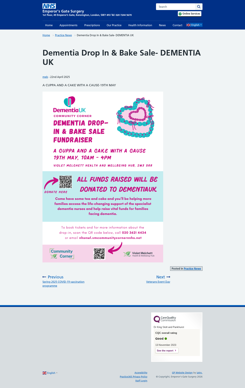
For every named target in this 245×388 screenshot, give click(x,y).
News (162, 25)
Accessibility (140, 372)
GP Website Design (182, 372)
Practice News (63, 35)
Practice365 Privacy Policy (133, 376)
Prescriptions (92, 25)
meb (45, 77)
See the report (165, 350)
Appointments (68, 25)
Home (49, 25)
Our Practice (114, 25)
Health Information (140, 25)
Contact (177, 25)
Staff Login (141, 380)
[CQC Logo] (165, 322)
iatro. (199, 372)
